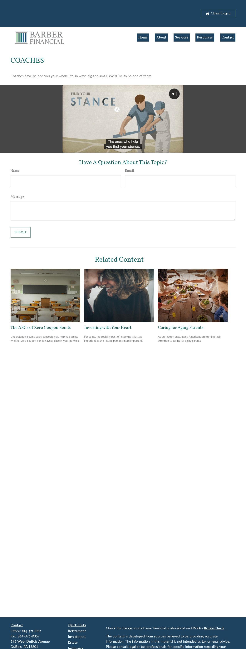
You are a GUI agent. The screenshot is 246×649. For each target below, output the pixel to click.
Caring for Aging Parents (181, 328)
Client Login (220, 13)
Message (17, 197)
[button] (143, 37)
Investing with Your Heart (107, 328)
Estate (73, 642)
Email (129, 171)
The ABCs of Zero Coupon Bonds (41, 328)
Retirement (77, 631)
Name (15, 171)
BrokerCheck (214, 628)
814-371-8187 (31, 631)
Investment (77, 637)
